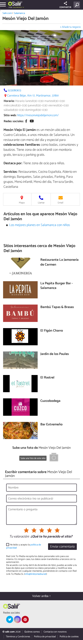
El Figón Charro (51, 330)
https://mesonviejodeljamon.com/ (38, 115)
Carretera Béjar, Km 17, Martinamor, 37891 (33, 95)
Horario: (9, 101)
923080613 (14, 90)
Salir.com (7, 13)
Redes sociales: (14, 121)
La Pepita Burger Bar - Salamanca (56, 286)
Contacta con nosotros (55, 631)
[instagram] (17, 619)
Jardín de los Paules (54, 354)
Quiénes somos (32, 631)
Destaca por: (12, 163)
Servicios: (10, 172)
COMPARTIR (65, 7)
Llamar (41, 203)
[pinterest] (25, 619)
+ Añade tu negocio (70, 27)
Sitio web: (10, 115)
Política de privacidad (45, 636)
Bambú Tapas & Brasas (57, 307)
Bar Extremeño (51, 424)
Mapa (22, 203)
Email (60, 203)
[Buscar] (77, 5)
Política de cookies (69, 636)
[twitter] (9, 619)
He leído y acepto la (23, 546)
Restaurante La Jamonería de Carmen (59, 262)
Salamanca (19, 13)
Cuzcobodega (50, 401)
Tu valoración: (19, 537)
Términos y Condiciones (18, 636)
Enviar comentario (62, 546)
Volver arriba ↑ (41, 596)
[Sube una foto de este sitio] (53, 457)
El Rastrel (47, 377)
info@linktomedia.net (35, 574)
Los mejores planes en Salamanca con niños (39, 225)
